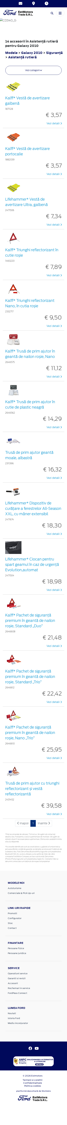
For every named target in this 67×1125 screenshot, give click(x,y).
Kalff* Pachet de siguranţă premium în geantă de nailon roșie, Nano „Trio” (30, 732)
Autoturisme (14, 888)
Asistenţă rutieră (22, 57)
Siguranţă (54, 52)
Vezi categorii (32, 70)
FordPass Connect (17, 993)
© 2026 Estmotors (32, 1075)
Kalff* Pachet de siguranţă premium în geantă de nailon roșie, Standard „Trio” (30, 676)
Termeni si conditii (32, 1080)
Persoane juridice (17, 953)
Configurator (14, 918)
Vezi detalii (53, 123)
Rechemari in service (19, 988)
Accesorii (13, 983)
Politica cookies (32, 1085)
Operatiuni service (17, 973)
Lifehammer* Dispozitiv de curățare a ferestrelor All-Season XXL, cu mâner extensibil (33, 508)
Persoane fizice (16, 948)
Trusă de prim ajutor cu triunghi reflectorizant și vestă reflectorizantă (32, 788)
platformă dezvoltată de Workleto (33, 1091)
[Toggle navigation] (60, 12)
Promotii (12, 913)
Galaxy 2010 (31, 52)
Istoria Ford (14, 1018)
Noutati (12, 1013)
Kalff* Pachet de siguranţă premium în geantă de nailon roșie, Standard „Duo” (30, 620)
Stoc (10, 923)
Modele (11, 52)
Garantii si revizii (17, 978)
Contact (12, 928)
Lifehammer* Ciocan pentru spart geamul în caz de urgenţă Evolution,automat (32, 564)
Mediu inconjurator (18, 1023)
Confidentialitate (32, 1082)
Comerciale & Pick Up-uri (21, 893)
